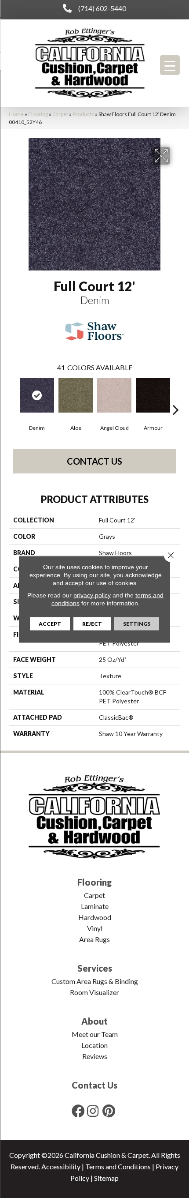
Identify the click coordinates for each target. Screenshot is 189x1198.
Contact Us (94, 461)
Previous (13, 396)
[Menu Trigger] (170, 65)
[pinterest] (108, 1111)
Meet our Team (95, 1034)
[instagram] (92, 1111)
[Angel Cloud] (114, 395)
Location (94, 1045)
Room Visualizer (94, 992)
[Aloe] (75, 395)
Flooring (38, 114)
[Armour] (153, 395)
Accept (50, 623)
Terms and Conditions (118, 1166)
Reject (92, 623)
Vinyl (94, 928)
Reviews (94, 1056)
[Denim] (37, 395)
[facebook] (78, 1111)
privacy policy (92, 594)
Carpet (60, 114)
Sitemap (106, 1178)
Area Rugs (94, 939)
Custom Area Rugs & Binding (94, 981)
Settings (136, 623)
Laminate (95, 906)
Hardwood (94, 917)
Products (83, 114)
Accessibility (60, 1166)
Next (175, 396)
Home (16, 114)
